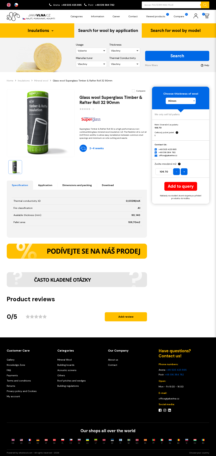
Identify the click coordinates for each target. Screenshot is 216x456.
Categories (77, 16)
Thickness (115, 44)
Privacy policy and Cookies (22, 391)
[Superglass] (113, 119)
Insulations (24, 80)
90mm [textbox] (172, 100)
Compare (180, 15)
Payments (12, 375)
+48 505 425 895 (71, 4)
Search (177, 55)
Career (116, 16)
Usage (80, 44)
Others (61, 375)
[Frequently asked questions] (77, 279)
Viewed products (157, 15)
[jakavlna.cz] (32, 16)
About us (113, 359)
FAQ (9, 370)
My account (13, 396)
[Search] (205, 5)
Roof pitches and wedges (71, 380)
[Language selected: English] (14, 5)
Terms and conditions (19, 380)
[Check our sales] (77, 251)
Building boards (65, 364)
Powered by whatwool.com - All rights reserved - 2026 (33, 452)
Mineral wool (41, 80)
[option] (17, 5)
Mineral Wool (64, 359)
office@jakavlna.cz (168, 155)
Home (10, 80)
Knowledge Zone (16, 364)
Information (97, 16)
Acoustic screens (66, 370)
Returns (11, 385)
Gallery (11, 359)
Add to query (181, 186)
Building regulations (68, 385)
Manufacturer (84, 58)
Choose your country (199, 452)
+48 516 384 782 (104, 4)
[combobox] (181, 100)
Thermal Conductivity (122, 58)
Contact (133, 16)
